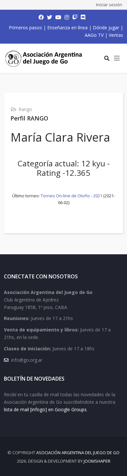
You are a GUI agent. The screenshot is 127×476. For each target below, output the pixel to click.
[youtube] (58, 17)
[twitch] (75, 17)
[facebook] (41, 17)
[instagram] (66, 17)
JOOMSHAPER (97, 461)
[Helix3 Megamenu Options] (117, 58)
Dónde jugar (106, 27)
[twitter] (49, 17)
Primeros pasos (25, 27)
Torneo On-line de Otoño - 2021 (71, 196)
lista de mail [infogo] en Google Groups (45, 409)
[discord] (83, 17)
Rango (25, 109)
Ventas (116, 35)
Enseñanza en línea (67, 27)
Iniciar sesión (109, 4)
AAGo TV (94, 35)
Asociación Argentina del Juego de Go (78, 452)
